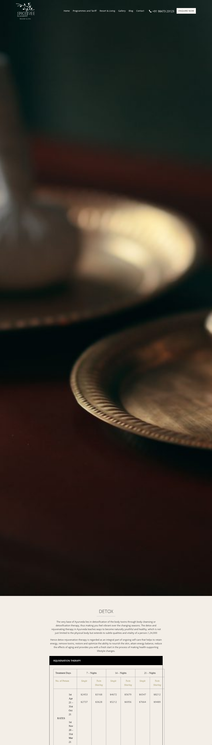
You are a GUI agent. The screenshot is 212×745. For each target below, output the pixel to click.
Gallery (122, 10)
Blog (131, 10)
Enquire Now (186, 10)
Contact (140, 10)
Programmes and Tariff (85, 10)
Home (67, 10)
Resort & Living (107, 10)
